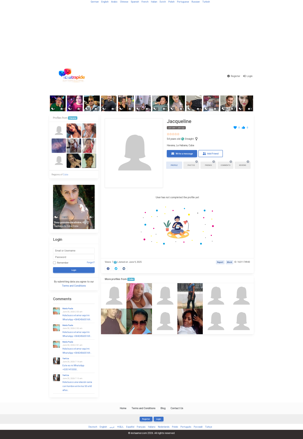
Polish (171, 1)
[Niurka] (113, 296)
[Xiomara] (113, 321)
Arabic (114, 1)
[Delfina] (215, 321)
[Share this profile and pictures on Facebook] (108, 268)
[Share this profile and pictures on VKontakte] (124, 268)
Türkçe (208, 427)
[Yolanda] (74, 145)
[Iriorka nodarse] (59, 145)
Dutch (163, 1)
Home (123, 408)
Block (229, 262)
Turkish (206, 1)
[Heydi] (241, 321)
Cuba (131, 279)
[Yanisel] (164, 321)
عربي (112, 427)
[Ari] (89, 160)
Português (186, 427)
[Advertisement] (151, 35)
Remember (62, 262)
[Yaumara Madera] (139, 296)
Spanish (135, 1)
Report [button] (220, 262)
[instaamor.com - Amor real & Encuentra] (72, 76)
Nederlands (163, 427)
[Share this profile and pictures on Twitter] (116, 268)
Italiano (151, 427)
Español (130, 427)
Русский (198, 427)
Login (249, 76)
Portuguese (183, 1)
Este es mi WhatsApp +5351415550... (73, 364)
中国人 (120, 427)
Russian (196, 1)
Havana (72, 118)
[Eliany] (190, 296)
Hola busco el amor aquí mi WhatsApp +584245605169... (77, 314)
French (145, 1)
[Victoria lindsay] (164, 296)
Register (235, 76)
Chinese (124, 1)
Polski (175, 427)
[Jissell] (89, 130)
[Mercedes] (74, 160)
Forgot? (91, 262)
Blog (53, 7)
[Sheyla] (215, 296)
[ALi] (59, 160)
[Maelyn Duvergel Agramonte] (190, 321)
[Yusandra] (74, 130)
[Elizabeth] (59, 130)
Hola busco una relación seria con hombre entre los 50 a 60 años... (77, 382)
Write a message (184, 153)
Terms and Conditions (74, 285)
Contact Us (177, 408)
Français (141, 427)
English (105, 1)
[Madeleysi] (139, 321)
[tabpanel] (177, 193)
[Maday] (89, 145)
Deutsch (93, 427)
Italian (154, 1)
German (95, 1)
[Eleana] (241, 296)
